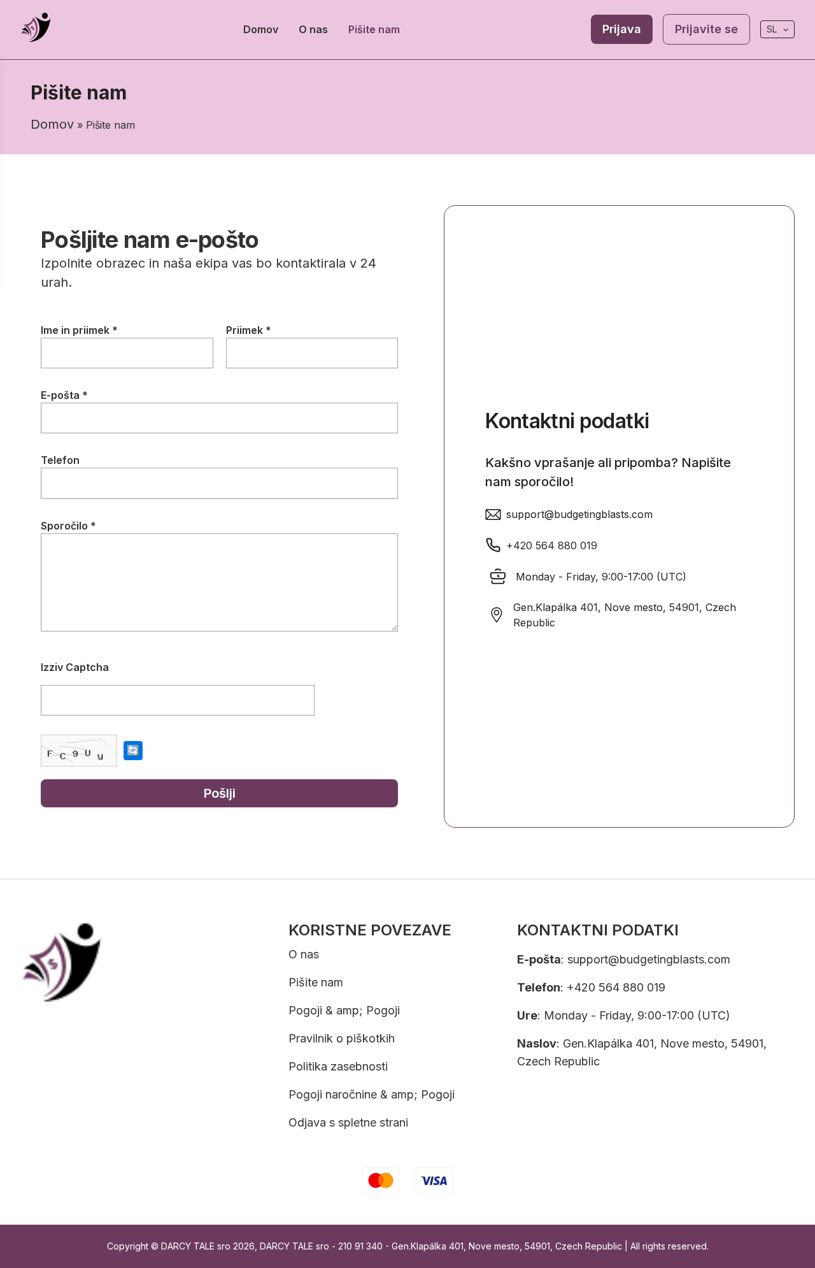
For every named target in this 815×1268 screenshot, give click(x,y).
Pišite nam (374, 29)
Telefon (60, 460)
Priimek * (248, 330)
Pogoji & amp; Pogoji (344, 1010)
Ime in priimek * (79, 330)
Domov (260, 29)
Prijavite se (706, 29)
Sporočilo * (68, 525)
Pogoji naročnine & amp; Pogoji (371, 1094)
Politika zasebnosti (338, 1066)
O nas (313, 29)
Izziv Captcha (75, 667)
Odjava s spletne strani (348, 1122)
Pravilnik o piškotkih (341, 1038)
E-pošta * (64, 395)
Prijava (621, 29)
